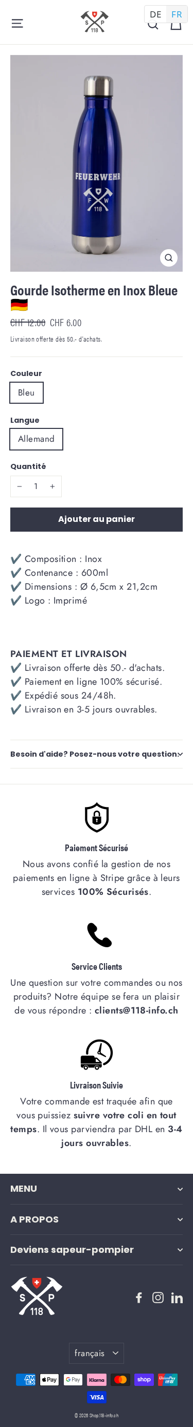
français (89, 1353)
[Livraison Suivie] (97, 1054)
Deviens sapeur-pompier (72, 1249)
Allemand (36, 439)
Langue (25, 420)
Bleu (26, 392)
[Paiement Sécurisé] (97, 817)
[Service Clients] (97, 936)
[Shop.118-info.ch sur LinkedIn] (177, 1296)
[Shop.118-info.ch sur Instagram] (158, 1296)
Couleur (26, 373)
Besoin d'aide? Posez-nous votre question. (94, 754)
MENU (23, 1188)
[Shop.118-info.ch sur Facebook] (139, 1296)
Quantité (28, 466)
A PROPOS (34, 1219)
